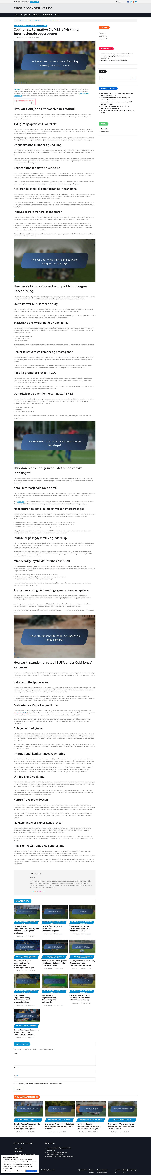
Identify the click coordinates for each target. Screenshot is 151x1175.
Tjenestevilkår (18, 1148)
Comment (17, 1053)
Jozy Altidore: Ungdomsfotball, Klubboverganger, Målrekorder (49, 998)
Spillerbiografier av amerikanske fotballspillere (114, 60)
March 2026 (104, 129)
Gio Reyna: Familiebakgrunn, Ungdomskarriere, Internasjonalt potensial (82, 963)
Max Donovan (20, 37)
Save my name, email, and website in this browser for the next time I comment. (39, 1083)
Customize (8, 1171)
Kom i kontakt (47, 15)
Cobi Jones (17, 89)
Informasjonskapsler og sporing (129, 1171)
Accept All (32, 1171)
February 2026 (105, 131)
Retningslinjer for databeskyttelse (24, 1154)
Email (16, 1076)
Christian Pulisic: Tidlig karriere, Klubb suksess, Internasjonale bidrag (79, 997)
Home (16, 21)
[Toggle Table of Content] (32, 103)
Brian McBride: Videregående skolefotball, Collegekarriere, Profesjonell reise (54, 963)
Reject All (20, 1171)
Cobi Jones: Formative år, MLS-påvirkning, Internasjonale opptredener (39, 21)
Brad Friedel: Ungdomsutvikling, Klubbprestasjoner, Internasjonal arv (22, 998)
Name (16, 1068)
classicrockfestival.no (33, 8)
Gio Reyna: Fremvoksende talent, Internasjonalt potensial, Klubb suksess (59, 1126)
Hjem (16, 15)
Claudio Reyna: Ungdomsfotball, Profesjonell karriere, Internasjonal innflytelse (26, 929)
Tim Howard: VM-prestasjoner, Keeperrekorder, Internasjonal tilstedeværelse (121, 1126)
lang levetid (20, 501)
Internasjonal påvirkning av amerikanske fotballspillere (117, 54)
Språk (57, 15)
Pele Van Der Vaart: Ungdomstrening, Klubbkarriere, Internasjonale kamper (24, 964)
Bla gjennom (25, 15)
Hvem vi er (35, 15)
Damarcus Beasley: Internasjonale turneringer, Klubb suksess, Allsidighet (88, 1126)
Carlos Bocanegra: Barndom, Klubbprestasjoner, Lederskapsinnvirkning (26, 1032)
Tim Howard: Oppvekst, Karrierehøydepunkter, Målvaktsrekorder (79, 928)
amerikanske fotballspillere (22, 713)
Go (133, 78)
